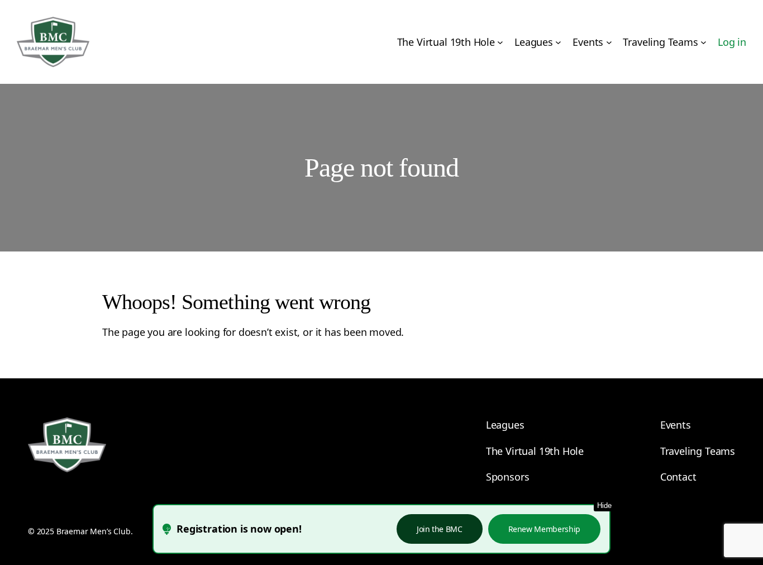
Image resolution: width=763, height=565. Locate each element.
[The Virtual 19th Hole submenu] (500, 42)
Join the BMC (439, 529)
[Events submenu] (609, 42)
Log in (732, 42)
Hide (604, 505)
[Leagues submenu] (558, 42)
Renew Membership (544, 529)
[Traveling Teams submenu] (703, 42)
